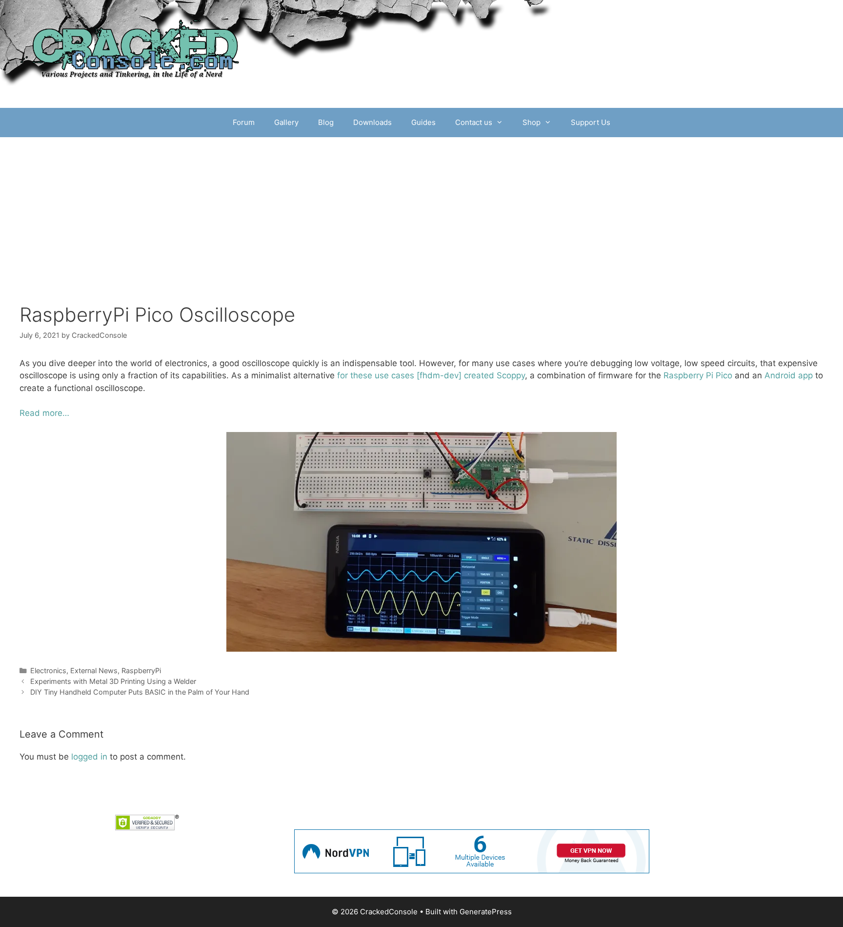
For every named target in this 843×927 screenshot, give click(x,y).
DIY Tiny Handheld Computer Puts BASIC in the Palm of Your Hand (139, 692)
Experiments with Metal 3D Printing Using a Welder (113, 681)
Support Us (590, 122)
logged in (89, 757)
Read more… (44, 413)
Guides (423, 122)
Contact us (473, 122)
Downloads (372, 122)
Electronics (48, 670)
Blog (326, 122)
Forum (244, 122)
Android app (788, 375)
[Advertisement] (421, 230)
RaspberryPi (141, 670)
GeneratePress (486, 911)
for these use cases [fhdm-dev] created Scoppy (431, 375)
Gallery (286, 122)
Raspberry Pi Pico (697, 375)
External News (94, 670)
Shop (531, 122)
